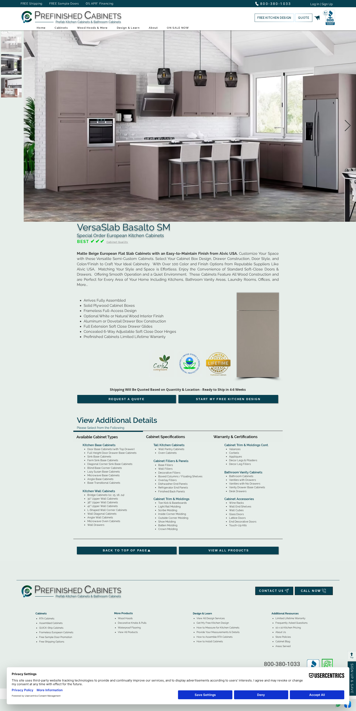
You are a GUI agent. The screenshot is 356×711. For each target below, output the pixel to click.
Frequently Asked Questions (291, 622)
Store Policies (283, 636)
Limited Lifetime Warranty (290, 618)
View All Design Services (211, 618)
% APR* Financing (101, 3)
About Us (280, 632)
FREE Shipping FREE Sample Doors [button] (52, 3)
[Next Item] (347, 126)
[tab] (108, 436)
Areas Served (282, 646)
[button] (274, 18)
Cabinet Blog (282, 641)
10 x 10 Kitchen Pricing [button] (288, 627)
